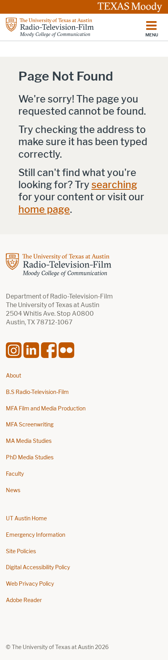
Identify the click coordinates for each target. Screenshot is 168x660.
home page (44, 209)
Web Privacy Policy (30, 584)
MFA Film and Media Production (46, 408)
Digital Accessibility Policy (38, 567)
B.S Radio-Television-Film (37, 392)
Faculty (15, 474)
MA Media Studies (29, 441)
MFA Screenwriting (30, 424)
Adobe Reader (24, 600)
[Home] (50, 27)
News (13, 490)
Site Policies (21, 551)
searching (114, 185)
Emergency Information (35, 535)
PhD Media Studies (30, 457)
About (13, 375)
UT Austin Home (26, 518)
